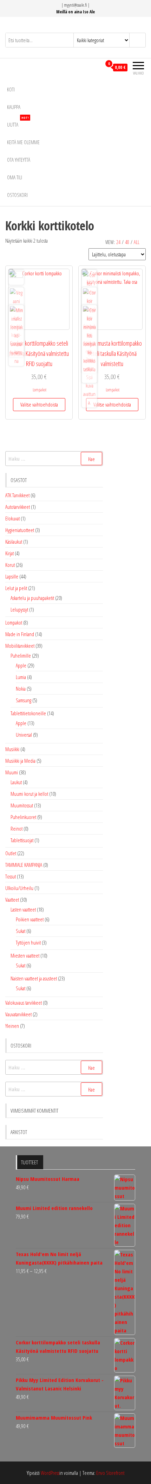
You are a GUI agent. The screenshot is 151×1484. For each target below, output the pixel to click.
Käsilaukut (13, 541)
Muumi (11, 772)
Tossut (10, 876)
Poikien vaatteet (30, 919)
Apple (21, 665)
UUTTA (18, 122)
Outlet (10, 853)
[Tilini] (96, 67)
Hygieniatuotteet (19, 529)
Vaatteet (12, 899)
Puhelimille (21, 655)
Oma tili (14, 177)
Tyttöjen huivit (28, 942)
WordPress (50, 1472)
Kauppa (13, 106)
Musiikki (12, 749)
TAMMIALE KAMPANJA (23, 864)
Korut (10, 564)
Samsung (23, 700)
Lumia (21, 676)
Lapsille (11, 576)
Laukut (16, 782)
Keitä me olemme (23, 142)
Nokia (21, 688)
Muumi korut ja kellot (29, 793)
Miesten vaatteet (25, 955)
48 (127, 242)
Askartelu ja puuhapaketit (32, 597)
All (136, 242)
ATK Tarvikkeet (17, 495)
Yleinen (12, 1025)
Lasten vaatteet (23, 909)
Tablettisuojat (22, 840)
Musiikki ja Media (20, 760)
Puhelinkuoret (23, 816)
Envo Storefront (110, 1472)
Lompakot (39, 390)
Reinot (16, 828)
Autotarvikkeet (17, 506)
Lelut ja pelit (16, 587)
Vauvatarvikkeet (18, 1014)
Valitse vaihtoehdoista (39, 404)
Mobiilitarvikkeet (19, 645)
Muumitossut (22, 805)
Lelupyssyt (19, 609)
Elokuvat (12, 518)
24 (118, 242)
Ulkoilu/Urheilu (19, 887)
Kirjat (9, 553)
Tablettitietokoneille (28, 713)
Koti (11, 89)
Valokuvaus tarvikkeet (23, 1002)
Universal (24, 734)
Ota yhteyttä (18, 159)
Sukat (20, 930)
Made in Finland (19, 634)
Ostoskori (17, 194)
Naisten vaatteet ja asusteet (34, 978)
